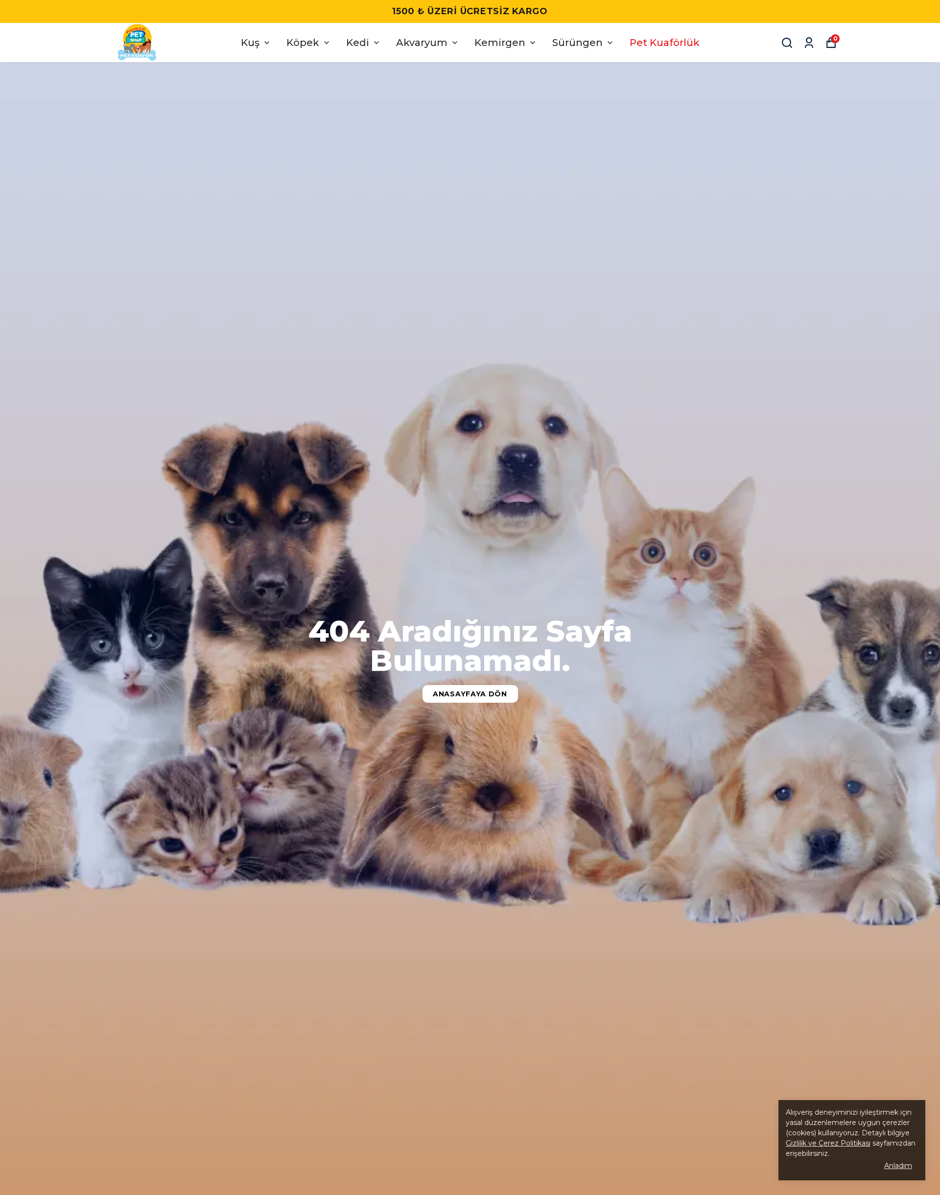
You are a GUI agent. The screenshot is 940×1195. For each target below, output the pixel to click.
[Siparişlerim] (809, 43)
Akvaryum (421, 42)
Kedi (357, 42)
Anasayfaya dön (470, 693)
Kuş (250, 42)
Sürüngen (577, 42)
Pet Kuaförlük (665, 42)
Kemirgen (499, 42)
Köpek (302, 42)
